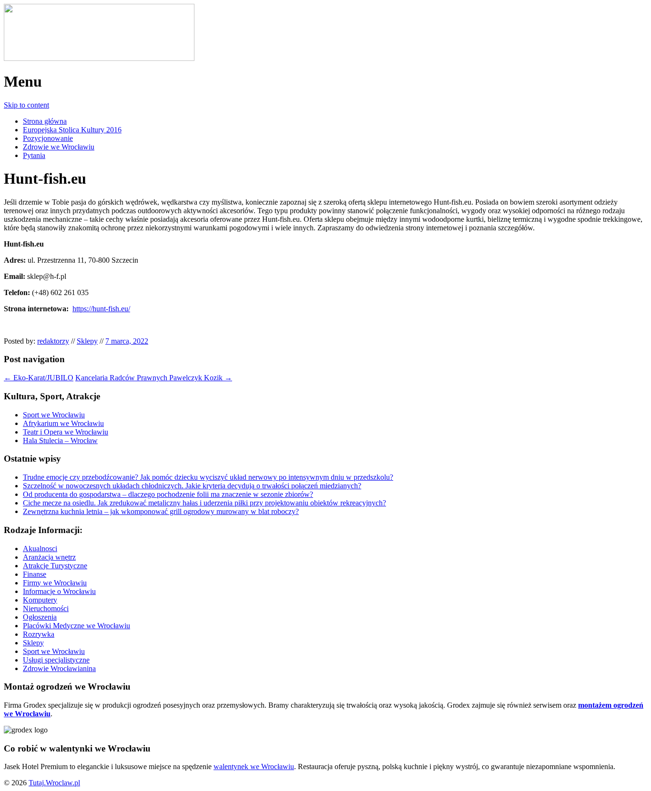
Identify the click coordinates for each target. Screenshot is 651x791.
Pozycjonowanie (48, 138)
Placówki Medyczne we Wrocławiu (76, 626)
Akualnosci (40, 548)
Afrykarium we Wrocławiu (63, 423)
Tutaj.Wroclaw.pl (54, 783)
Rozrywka (38, 634)
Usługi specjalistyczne (56, 660)
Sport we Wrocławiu (54, 415)
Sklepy (87, 341)
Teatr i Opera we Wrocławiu (65, 432)
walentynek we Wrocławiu (254, 766)
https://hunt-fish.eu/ (101, 309)
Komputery (40, 600)
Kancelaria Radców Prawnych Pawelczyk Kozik (153, 378)
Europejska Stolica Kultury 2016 (72, 130)
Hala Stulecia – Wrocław (60, 440)
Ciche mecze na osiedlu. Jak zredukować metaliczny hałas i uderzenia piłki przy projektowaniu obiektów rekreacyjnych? (204, 503)
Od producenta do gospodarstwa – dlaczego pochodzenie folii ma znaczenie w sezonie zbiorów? (168, 494)
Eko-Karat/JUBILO (38, 378)
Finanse (34, 574)
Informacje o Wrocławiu (59, 591)
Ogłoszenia (40, 617)
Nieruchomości (46, 608)
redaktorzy (53, 341)
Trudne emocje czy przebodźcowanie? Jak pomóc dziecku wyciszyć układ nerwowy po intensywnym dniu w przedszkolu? (208, 477)
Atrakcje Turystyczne (55, 566)
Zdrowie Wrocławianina (59, 668)
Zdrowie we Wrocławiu (58, 147)
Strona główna (45, 121)
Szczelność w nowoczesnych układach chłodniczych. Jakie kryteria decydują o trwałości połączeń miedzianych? (192, 486)
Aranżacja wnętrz (49, 557)
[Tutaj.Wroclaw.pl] (99, 58)
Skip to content (26, 105)
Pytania (34, 155)
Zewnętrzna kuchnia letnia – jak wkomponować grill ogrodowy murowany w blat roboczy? (161, 511)
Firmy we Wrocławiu (55, 583)
